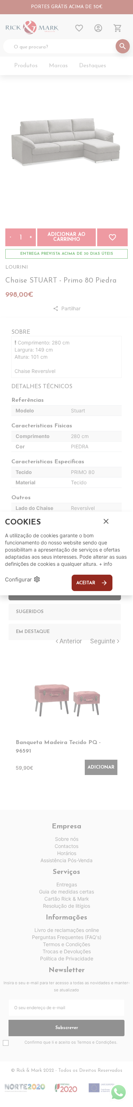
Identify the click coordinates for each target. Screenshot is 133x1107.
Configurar (22, 579)
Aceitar (92, 582)
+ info (105, 564)
